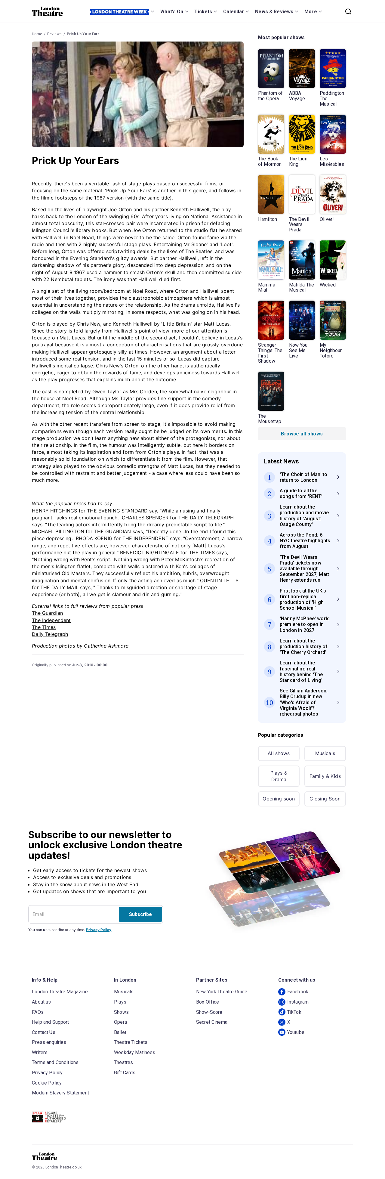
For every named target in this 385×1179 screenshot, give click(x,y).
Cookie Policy (47, 1083)
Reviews (54, 34)
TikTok (294, 1012)
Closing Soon (325, 799)
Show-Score (209, 1012)
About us (41, 1002)
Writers (40, 1052)
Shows (121, 1012)
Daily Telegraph (50, 634)
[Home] (47, 11)
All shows (279, 753)
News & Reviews (274, 11)
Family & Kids (325, 776)
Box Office (207, 1002)
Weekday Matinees (134, 1052)
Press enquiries (49, 1042)
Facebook (297, 992)
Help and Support (50, 1022)
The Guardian (47, 613)
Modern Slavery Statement (60, 1093)
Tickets (203, 11)
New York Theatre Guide (221, 992)
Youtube (295, 1032)
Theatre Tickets (130, 1042)
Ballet (120, 1032)
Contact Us (43, 1032)
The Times (44, 627)
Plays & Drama (278, 776)
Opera (120, 1022)
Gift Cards (125, 1072)
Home (37, 34)
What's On (171, 11)
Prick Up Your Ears (83, 34)
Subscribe (140, 914)
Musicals (325, 753)
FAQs (38, 1012)
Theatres (123, 1062)
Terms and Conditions (55, 1062)
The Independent (51, 620)
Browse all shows (302, 434)
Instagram (298, 1002)
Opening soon (279, 799)
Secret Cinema (211, 1022)
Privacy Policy (98, 929)
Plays (120, 1002)
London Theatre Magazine (60, 992)
